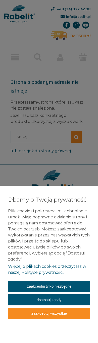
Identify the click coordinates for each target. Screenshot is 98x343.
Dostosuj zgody (49, 300)
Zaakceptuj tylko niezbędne (49, 286)
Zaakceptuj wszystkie (49, 313)
